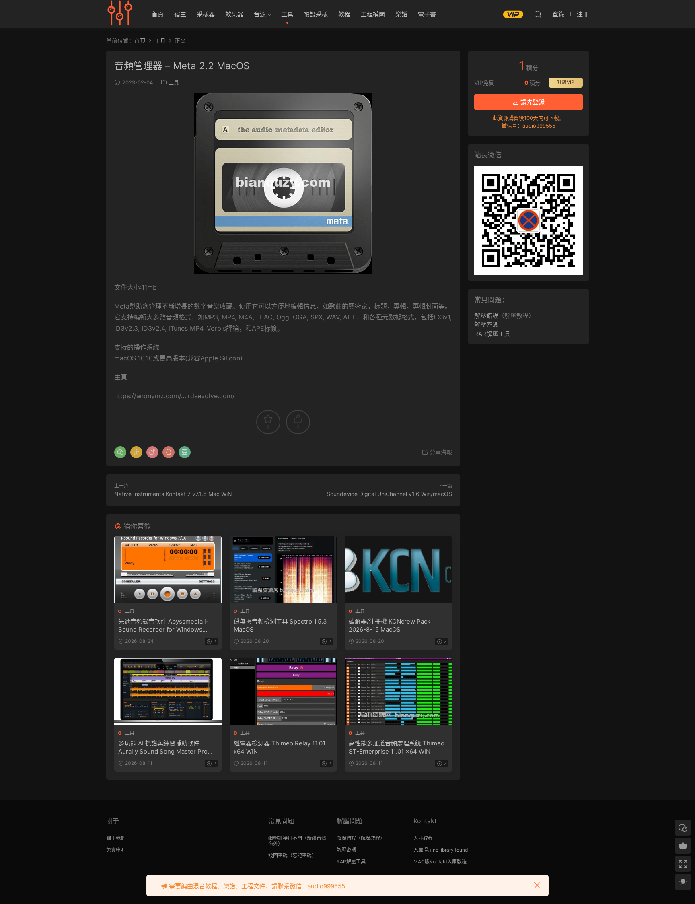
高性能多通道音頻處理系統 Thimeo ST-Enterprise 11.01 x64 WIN (396, 747)
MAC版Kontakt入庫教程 (440, 862)
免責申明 (115, 850)
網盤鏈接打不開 (285, 838)
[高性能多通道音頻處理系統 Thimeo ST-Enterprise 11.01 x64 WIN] (398, 691)
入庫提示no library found (440, 850)
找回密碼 (278, 856)
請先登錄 (532, 102)
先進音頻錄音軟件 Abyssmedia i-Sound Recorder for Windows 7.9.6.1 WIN (163, 626)
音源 (260, 14)
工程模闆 (373, 14)
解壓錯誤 (486, 315)
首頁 (158, 14)
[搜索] (538, 14)
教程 (344, 14)
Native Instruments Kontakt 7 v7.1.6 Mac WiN (173, 493)
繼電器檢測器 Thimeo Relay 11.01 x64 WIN (279, 747)
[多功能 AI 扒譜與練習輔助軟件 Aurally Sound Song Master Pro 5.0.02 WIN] (168, 691)
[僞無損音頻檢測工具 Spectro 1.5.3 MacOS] (283, 569)
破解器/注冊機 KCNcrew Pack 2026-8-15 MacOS (389, 625)
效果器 (234, 14)
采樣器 (206, 14)
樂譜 (401, 14)
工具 (287, 14)
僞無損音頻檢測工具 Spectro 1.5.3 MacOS (280, 625)
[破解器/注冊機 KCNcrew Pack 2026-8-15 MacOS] (398, 569)
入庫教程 (423, 838)
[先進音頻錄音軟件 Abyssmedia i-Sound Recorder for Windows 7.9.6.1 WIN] (168, 569)
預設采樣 (316, 14)
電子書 (427, 14)
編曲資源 (120, 14)
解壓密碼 (486, 324)
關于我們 (115, 838)
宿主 (180, 14)
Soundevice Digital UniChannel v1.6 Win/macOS (389, 493)
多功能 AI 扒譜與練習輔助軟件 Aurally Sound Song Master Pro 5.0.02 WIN (163, 747)
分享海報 (440, 452)
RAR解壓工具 (492, 334)
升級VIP (565, 82)
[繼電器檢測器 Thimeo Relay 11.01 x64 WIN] (283, 691)
